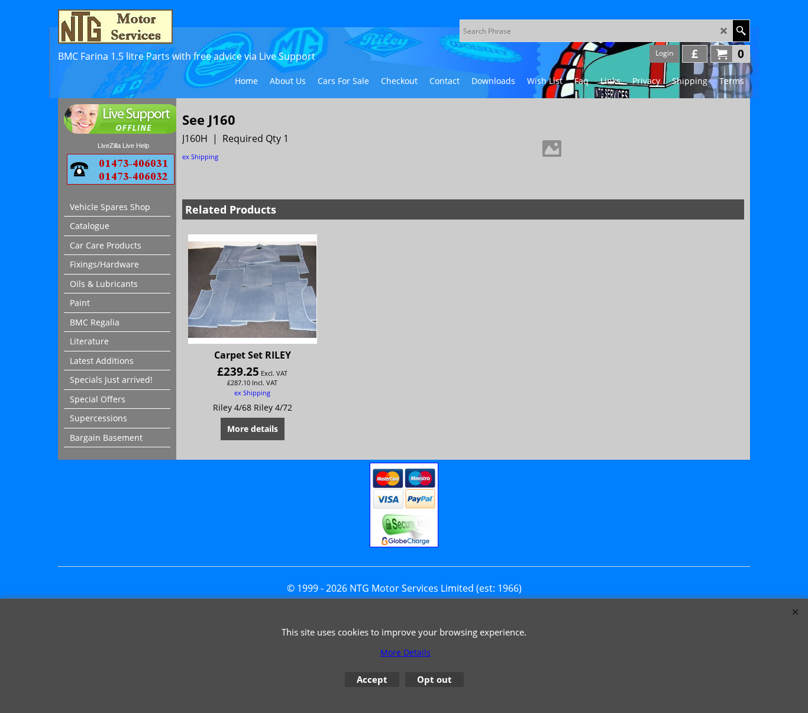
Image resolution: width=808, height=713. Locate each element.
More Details (405, 652)
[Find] (740, 30)
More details (252, 428)
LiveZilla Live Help (123, 145)
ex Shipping (200, 156)
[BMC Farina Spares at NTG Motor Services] (161, 26)
